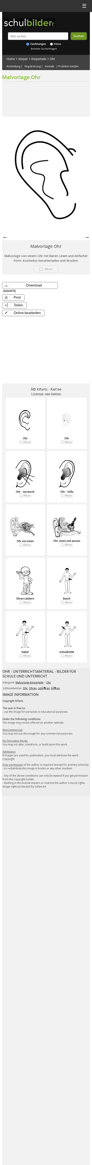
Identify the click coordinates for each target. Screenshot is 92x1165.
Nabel (25, 652)
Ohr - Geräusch (25, 492)
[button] (23, 313)
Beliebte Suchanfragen (44, 48)
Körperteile (38, 59)
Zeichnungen (38, 44)
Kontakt (49, 66)
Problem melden (68, 66)
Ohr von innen (25, 541)
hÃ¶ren (55, 688)
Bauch (66, 598)
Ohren (33, 688)
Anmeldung (13, 66)
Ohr (52, 59)
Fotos (57, 44)
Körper (23, 59)
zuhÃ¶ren (44, 688)
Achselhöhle (66, 652)
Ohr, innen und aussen (66, 541)
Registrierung (33, 66)
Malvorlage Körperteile (29, 682)
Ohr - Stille (66, 492)
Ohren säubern (25, 598)
